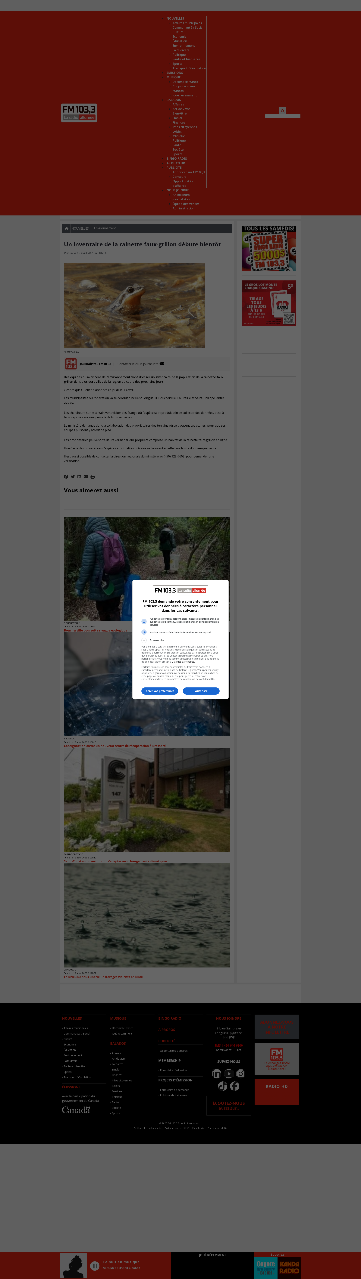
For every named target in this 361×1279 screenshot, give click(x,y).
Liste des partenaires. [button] (183, 661)
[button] (180, 640)
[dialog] (180, 639)
